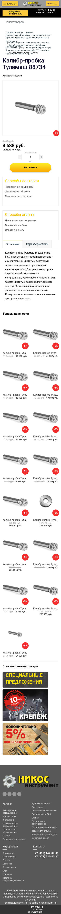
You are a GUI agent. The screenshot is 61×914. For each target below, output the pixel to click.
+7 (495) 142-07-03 (45, 10)
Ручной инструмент (41, 803)
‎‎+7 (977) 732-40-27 (45, 12)
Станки (35, 818)
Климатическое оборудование (10, 824)
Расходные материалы (14, 839)
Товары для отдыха (41, 831)
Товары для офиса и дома (44, 834)
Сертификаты (9, 857)
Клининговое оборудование (10, 830)
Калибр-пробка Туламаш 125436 (21, 564)
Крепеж (6, 835)
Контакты (7, 874)
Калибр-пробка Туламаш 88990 (20, 652)
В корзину (30, 167)
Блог (5, 871)
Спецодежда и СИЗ (41, 814)
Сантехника (37, 807)
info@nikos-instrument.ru (15, 12)
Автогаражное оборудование (10, 811)
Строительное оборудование (39, 822)
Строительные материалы (44, 827)
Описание (12, 244)
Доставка (7, 864)
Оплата (6, 860)
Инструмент (8, 820)
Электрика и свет (40, 838)
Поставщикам (9, 867)
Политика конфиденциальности (13, 879)
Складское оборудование (44, 811)
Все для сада (9, 816)
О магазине (8, 853)
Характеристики (37, 244)
